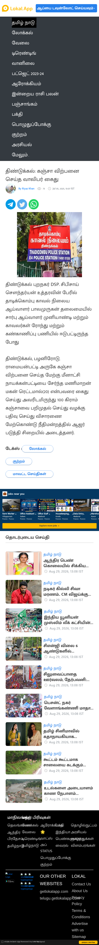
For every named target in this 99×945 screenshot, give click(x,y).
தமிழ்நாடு (15, 846)
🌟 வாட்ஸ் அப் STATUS (46, 841)
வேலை (28, 832)
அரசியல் (78, 832)
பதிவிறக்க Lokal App (88, 942)
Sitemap (79, 936)
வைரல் (62, 845)
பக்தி (60, 825)
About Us (80, 891)
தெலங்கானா (19, 825)
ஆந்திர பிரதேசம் (15, 835)
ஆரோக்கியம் (51, 825)
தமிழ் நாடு (23, 23)
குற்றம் (46, 864)
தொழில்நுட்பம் (84, 825)
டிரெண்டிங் (31, 839)
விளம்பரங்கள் (83, 845)
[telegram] (11, 205)
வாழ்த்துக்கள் (82, 839)
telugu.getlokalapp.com (60, 898)
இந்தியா (63, 832)
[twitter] (23, 205)
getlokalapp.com (54, 891)
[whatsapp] (34, 205)
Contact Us (81, 884)
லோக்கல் (30, 825)
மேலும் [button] (20, 155)
